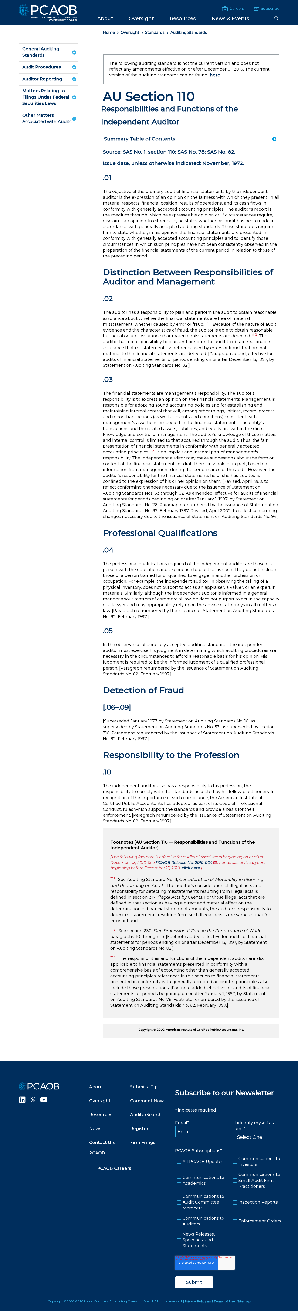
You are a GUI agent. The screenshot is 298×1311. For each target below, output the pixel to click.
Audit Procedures (41, 67)
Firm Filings (142, 1142)
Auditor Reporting (42, 79)
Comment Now (147, 1100)
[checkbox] (227, 1202)
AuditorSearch (146, 1114)
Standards (155, 32)
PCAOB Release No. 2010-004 (186, 862)
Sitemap (244, 1301)
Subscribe (270, 8)
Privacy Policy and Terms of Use (210, 1301)
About (96, 1086)
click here (191, 868)
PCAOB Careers (114, 1168)
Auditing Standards (188, 32)
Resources (100, 1114)
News (95, 1128)
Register (139, 1128)
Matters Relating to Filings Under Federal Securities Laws (45, 97)
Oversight (130, 32)
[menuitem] (105, 18)
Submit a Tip (144, 1086)
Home (109, 32)
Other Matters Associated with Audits (46, 118)
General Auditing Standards (40, 52)
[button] (276, 18)
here (215, 75)
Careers (237, 8)
